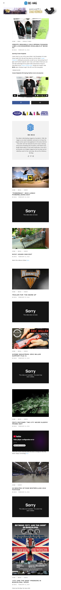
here (28, 260)
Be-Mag (14, 50)
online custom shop (26, 65)
